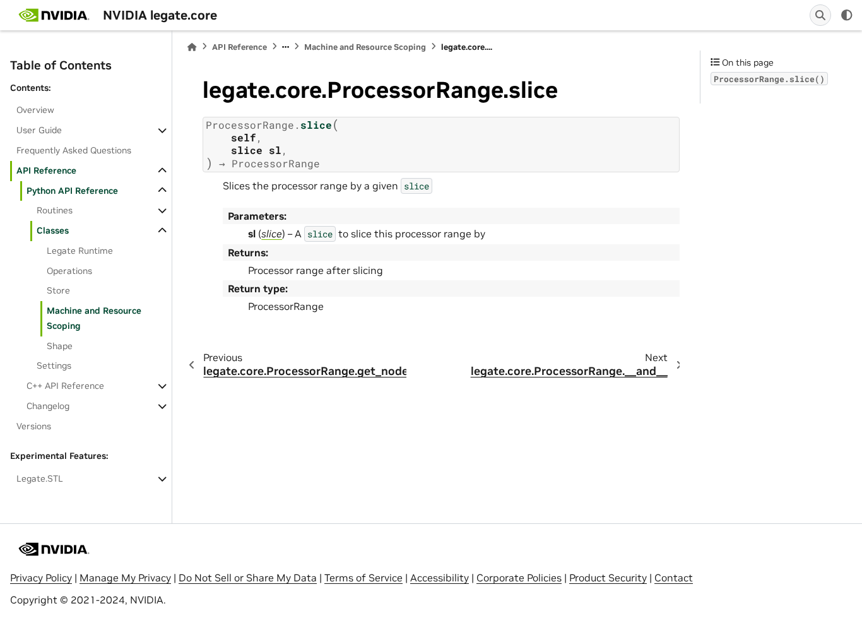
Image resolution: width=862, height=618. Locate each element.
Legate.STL (39, 478)
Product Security (608, 577)
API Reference (46, 170)
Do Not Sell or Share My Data (248, 577)
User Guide (39, 130)
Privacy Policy (41, 577)
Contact (673, 577)
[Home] (191, 47)
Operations (69, 270)
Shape (60, 346)
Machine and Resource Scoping (94, 318)
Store (58, 290)
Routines (55, 210)
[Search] (820, 15)
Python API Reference (72, 190)
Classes (53, 230)
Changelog (48, 406)
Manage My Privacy (125, 577)
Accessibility (439, 577)
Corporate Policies (519, 577)
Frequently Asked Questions (73, 150)
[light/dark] (847, 15)
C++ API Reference (65, 385)
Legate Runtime (80, 250)
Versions (33, 426)
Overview (35, 110)
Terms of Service (363, 577)
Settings (54, 365)
